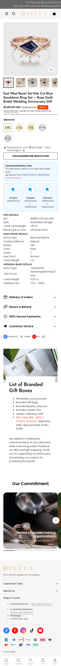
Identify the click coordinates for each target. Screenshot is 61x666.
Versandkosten (11, 110)
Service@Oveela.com (42, 603)
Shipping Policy (13, 177)
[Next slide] (56, 520)
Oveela (13, 652)
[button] (6, 13)
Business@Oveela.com (22, 612)
